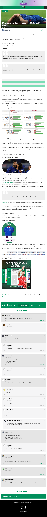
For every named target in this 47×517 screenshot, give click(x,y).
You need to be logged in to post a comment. (11, 496)
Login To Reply (42, 320)
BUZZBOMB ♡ (8, 469)
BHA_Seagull (8, 409)
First (20, 310)
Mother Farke (7, 315)
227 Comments (9, 305)
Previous (17, 310)
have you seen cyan (9, 456)
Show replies (41, 305)
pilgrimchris (8, 399)
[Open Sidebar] (45, 7)
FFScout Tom (4, 294)
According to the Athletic (7, 182)
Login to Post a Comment (23, 306)
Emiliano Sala (7, 335)
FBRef (16, 135)
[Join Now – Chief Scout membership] (23, 3)
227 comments (10, 27)
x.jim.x (7, 324)
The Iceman (8, 345)
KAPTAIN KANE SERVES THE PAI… (14, 420)
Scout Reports (4, 11)
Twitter (3, 296)
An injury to (4, 202)
